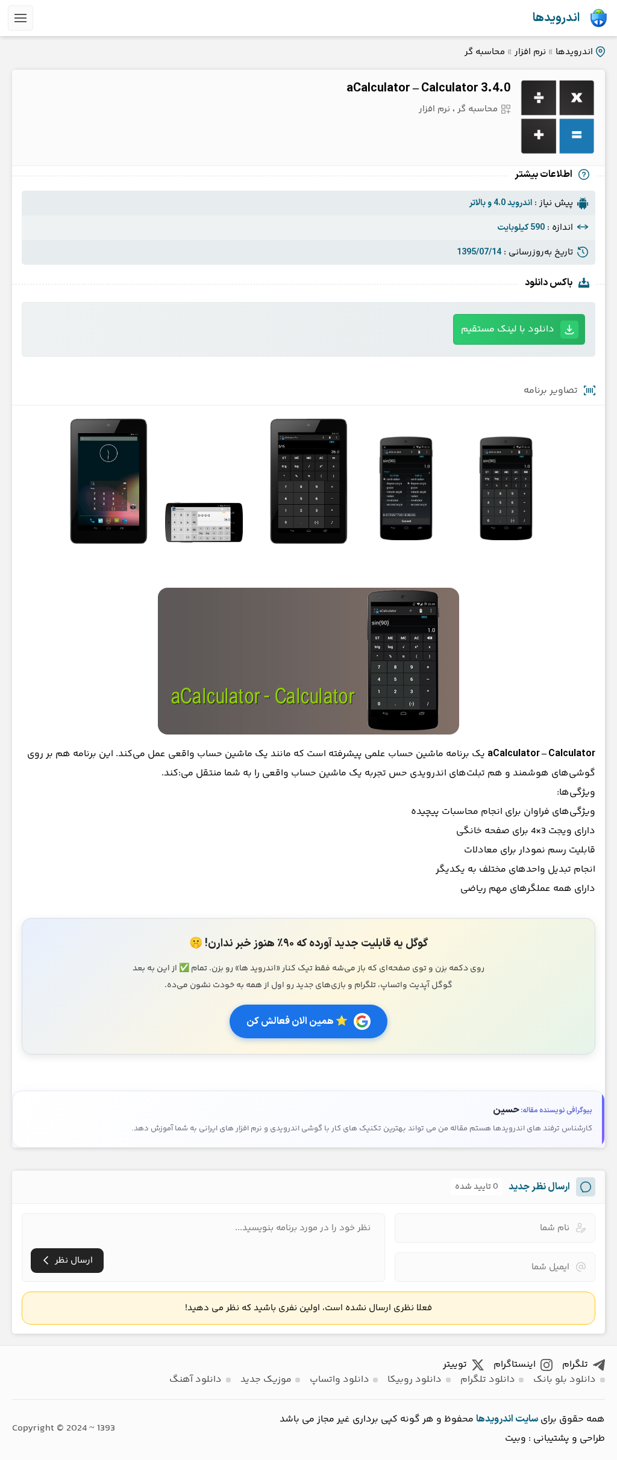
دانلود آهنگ (195, 1379)
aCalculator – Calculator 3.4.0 (428, 88)
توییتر (455, 1364)
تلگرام (575, 1364)
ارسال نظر (74, 1260)
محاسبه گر (485, 52)
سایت (526, 1419)
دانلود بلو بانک (564, 1379)
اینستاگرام (514, 1364)
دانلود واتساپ (339, 1379)
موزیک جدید (266, 1379)
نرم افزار (530, 52)
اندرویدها (556, 18)
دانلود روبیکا (414, 1379)
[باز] (20, 18)
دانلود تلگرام (487, 1379)
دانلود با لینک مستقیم (507, 329)
